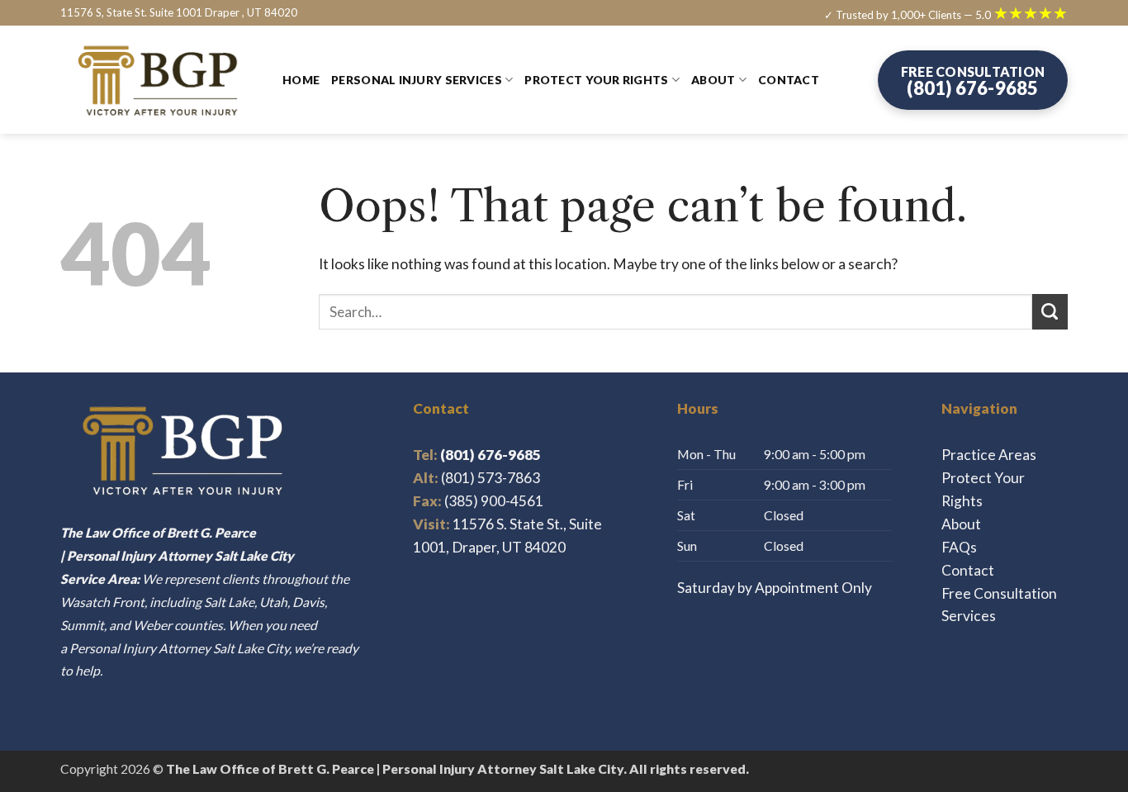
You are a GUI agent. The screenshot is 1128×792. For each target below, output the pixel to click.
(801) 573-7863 (490, 477)
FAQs (959, 547)
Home (301, 80)
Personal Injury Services (416, 80)
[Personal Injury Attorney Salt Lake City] (159, 80)
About (713, 80)
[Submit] (1050, 312)
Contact (788, 80)
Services (968, 615)
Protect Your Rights (596, 80)
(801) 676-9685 (477, 454)
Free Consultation (999, 593)
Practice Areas (988, 454)
